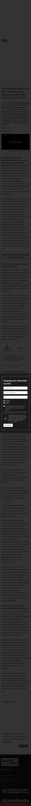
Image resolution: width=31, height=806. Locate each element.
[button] (29, 375)
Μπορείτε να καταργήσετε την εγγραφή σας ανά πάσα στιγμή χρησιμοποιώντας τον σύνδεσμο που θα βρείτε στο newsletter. (15, 412)
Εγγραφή (8, 425)
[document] (15, 403)
